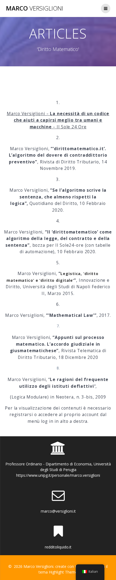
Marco (34, 8)
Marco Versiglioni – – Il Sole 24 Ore (58, 120)
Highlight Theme (63, 572)
